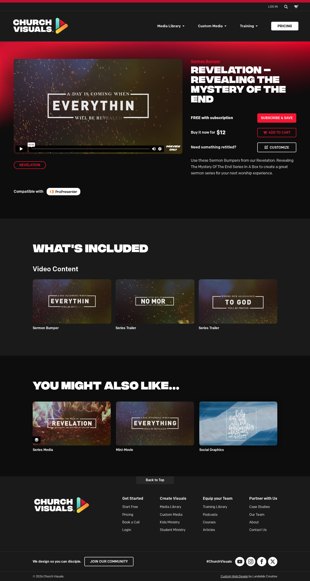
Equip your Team (218, 498)
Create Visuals (173, 498)
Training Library (215, 507)
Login (126, 530)
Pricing (285, 26)
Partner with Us (263, 498)
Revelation (29, 165)
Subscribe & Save (277, 118)
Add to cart (279, 132)
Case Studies (259, 507)
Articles (209, 530)
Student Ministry (172, 530)
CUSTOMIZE (279, 147)
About (254, 522)
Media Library (169, 26)
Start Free (130, 507)
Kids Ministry (170, 522)
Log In (273, 6)
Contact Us (258, 530)
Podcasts (210, 515)
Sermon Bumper (205, 61)
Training (247, 26)
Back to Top (155, 480)
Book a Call (131, 522)
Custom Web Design (234, 576)
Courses (209, 522)
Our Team (256, 515)
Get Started (132, 498)
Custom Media (210, 26)
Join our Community (109, 561)
